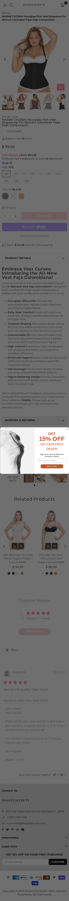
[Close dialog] (67, 429)
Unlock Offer (51, 466)
